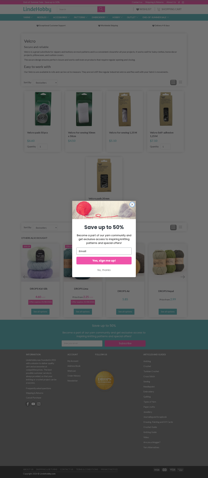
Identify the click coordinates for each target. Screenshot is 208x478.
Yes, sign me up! (104, 261)
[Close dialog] (132, 204)
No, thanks (104, 270)
